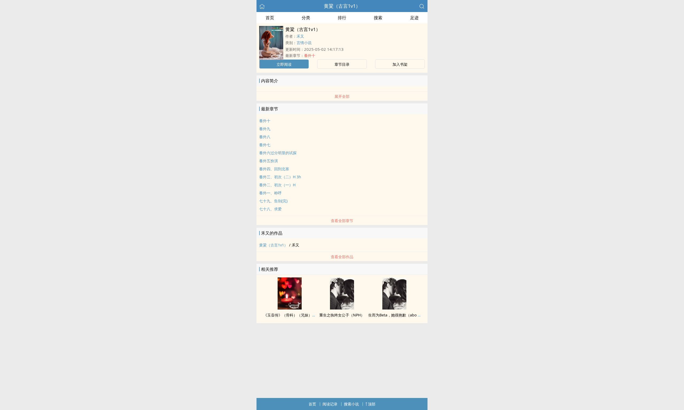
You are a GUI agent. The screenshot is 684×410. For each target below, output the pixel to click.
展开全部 (342, 96)
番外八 (264, 136)
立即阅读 (284, 64)
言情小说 (304, 42)
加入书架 (399, 64)
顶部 (371, 404)
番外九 (264, 128)
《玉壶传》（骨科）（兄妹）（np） (293, 315)
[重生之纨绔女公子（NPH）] (342, 308)
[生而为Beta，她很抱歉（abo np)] (394, 308)
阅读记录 (329, 404)
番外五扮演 (268, 160)
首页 (270, 18)
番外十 (309, 55)
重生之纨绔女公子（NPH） (341, 315)
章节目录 (342, 64)
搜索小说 (351, 404)
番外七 (264, 144)
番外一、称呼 (270, 192)
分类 (306, 18)
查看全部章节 (342, 220)
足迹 (414, 18)
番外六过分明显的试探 (278, 152)
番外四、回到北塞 (274, 168)
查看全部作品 (342, 256)
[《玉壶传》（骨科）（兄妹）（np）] (290, 308)
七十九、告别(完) (273, 200)
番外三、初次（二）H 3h (280, 176)
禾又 (300, 36)
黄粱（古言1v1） (342, 6)
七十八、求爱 (270, 208)
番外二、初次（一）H (277, 184)
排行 (342, 18)
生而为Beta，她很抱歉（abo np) (395, 315)
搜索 (378, 18)
